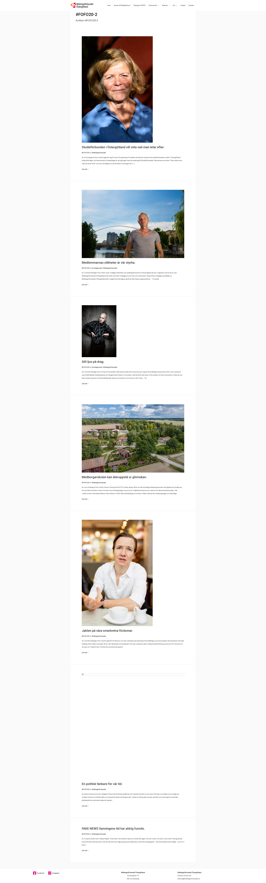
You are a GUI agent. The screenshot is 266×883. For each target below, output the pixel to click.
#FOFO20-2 (86, 153)
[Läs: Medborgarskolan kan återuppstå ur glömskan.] (133, 438)
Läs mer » (85, 169)
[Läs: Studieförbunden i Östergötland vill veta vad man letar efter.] (117, 89)
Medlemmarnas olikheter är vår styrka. (108, 262)
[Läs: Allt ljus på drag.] (99, 331)
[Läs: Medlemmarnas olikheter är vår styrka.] (133, 224)
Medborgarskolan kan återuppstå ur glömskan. (114, 477)
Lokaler (182, 5)
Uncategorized (96, 268)
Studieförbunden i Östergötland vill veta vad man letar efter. (123, 147)
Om (174, 5)
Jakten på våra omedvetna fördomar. (107, 630)
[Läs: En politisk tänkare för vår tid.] (133, 726)
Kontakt (191, 5)
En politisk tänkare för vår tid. (102, 784)
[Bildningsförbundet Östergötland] (82, 5)
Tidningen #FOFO (140, 5)
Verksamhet (153, 5)
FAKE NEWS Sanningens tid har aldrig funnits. (113, 828)
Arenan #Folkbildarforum (122, 5)
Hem (109, 5)
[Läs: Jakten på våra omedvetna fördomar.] (117, 573)
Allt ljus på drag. (93, 361)
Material (164, 5)
